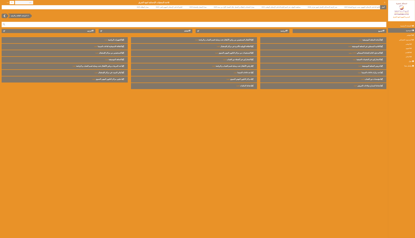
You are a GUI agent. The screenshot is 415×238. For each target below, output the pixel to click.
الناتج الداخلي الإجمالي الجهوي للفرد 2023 (169, 7)
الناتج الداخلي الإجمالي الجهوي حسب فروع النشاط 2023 (362, 7)
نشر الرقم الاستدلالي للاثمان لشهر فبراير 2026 (322, 7)
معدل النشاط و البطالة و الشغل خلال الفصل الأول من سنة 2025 (234, 7)
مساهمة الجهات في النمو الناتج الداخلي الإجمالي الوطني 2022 (281, 7)
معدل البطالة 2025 (143, 7)
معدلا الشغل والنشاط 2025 (198, 7)
